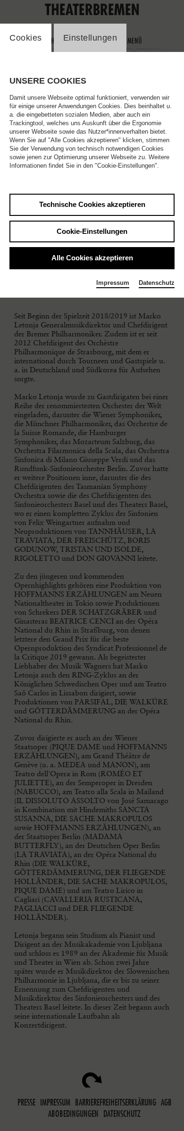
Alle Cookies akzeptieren (92, 258)
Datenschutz (157, 282)
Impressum (112, 282)
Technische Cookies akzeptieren (92, 204)
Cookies (25, 38)
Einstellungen (90, 38)
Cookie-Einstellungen (92, 231)
